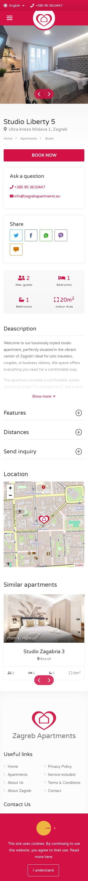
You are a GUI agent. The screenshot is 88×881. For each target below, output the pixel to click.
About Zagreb (19, 791)
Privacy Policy (60, 766)
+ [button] (10, 488)
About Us (15, 782)
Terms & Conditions (64, 782)
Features (15, 413)
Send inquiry (20, 451)
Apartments (28, 138)
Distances (16, 432)
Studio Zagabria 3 (44, 652)
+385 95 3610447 (49, 6)
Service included (61, 774)
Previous (39, 94)
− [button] (10, 495)
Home (8, 138)
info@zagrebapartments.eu (36, 196)
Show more (42, 396)
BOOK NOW (44, 155)
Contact (54, 791)
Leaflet (79, 565)
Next (49, 94)
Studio (49, 138)
